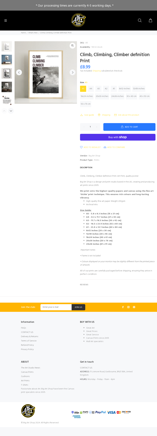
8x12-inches (124, 88)
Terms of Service (28, 341)
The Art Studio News (30, 368)
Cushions (25, 376)
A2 (106, 88)
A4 (91, 88)
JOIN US (78, 307)
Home (23, 32)
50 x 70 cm (85, 104)
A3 (98, 88)
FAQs (23, 328)
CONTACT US (27, 332)
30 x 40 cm (131, 96)
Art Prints (25, 380)
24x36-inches (117, 96)
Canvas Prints (27, 372)
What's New (33, 32)
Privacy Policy (27, 349)
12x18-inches (139, 88)
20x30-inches (102, 96)
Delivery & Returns (29, 336)
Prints (96, 160)
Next (72, 72)
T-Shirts (24, 385)
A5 (83, 88)
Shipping (96, 71)
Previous (19, 72)
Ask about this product (128, 115)
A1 (114, 88)
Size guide (89, 115)
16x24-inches (87, 96)
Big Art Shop (94, 156)
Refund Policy (27, 345)
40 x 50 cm (144, 96)
